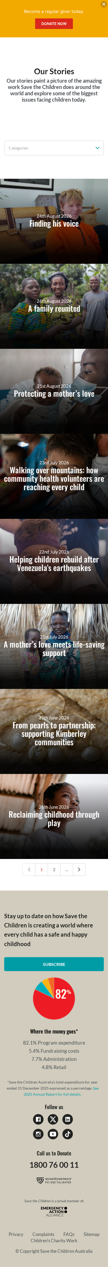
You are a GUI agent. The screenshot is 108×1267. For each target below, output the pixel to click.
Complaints (43, 1234)
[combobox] (54, 148)
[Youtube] (53, 1134)
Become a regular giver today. (54, 11)
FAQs (68, 1234)
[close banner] (104, 5)
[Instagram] (38, 1134)
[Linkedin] (67, 1119)
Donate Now (54, 23)
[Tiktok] (67, 1134)
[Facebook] (38, 1119)
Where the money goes (53, 1031)
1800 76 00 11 (54, 1164)
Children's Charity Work (54, 1240)
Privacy (16, 1234)
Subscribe (54, 964)
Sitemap (91, 1234)
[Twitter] (53, 1119)
